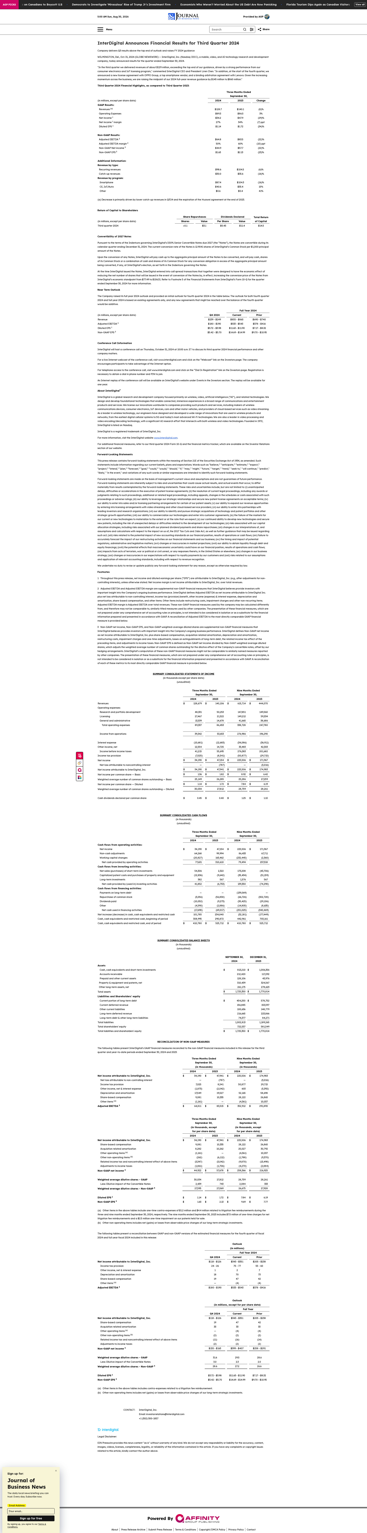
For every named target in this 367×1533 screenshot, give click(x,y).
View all (360, 4)
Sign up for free (31, 1518)
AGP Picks (9, 4)
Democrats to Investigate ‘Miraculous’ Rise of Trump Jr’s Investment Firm (121, 4)
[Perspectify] (79, 763)
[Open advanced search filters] (251, 29)
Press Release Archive (133, 1529)
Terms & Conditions (185, 1529)
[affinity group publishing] (79, 770)
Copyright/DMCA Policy (212, 1529)
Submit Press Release (160, 1529)
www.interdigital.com (165, 437)
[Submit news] (79, 755)
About (114, 1529)
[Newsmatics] (79, 777)
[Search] (244, 29)
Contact (251, 1529)
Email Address (17, 1505)
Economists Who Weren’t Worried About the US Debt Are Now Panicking (228, 4)
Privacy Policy (236, 1529)
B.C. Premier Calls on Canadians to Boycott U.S (31, 4)
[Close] (56, 1470)
